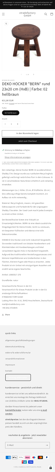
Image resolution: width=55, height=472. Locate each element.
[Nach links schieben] (21, 74)
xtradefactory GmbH (24, 467)
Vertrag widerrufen (18, 377)
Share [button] (7, 314)
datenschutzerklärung (15, 346)
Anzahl (4, 119)
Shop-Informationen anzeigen (18, 157)
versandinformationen (15, 358)
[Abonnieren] (47, 445)
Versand (11, 103)
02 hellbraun (11, 113)
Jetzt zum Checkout (27, 141)
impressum (10, 365)
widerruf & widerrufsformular (18, 352)
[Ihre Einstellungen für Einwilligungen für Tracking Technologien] (50, 467)
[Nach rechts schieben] (33, 74)
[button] (3, 14)
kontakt (8, 371)
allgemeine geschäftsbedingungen (20, 340)
